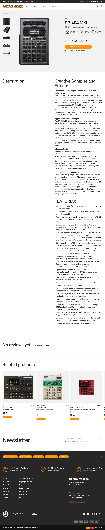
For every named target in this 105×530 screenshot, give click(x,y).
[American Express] (92, 523)
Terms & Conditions (26, 478)
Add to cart (78, 47)
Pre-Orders (38, 457)
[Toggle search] (97, 6)
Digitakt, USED (8, 407)
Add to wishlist (80, 50)
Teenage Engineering (41, 405)
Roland (67, 19)
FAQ (20, 498)
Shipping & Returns (25, 482)
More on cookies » (99, 527)
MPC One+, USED (76, 407)
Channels (54, 6)
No (92, 528)
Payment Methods (25, 485)
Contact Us (23, 491)
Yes (88, 528)
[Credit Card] (76, 523)
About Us (6, 478)
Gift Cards (63, 457)
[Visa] (86, 523)
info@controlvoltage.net (77, 502)
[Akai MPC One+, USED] (86, 387)
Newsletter (23, 494)
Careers (5, 498)
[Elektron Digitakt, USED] (19, 387)
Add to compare (69, 50)
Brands (35, 6)
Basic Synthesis (51, 457)
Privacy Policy (24, 488)
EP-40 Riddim (41, 407)
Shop (27, 6)
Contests (6, 491)
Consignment (7, 482)
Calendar (6, 488)
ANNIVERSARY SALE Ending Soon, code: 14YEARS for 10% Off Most (18, 1)
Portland (5, 494)
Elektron (4, 405)
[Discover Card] (97, 523)
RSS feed (34, 514)
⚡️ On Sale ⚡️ (45, 6)
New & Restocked (10, 457)
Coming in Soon (25, 457)
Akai (71, 405)
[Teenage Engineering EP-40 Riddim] (52, 387)
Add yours (39, 345)
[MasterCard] (81, 523)
